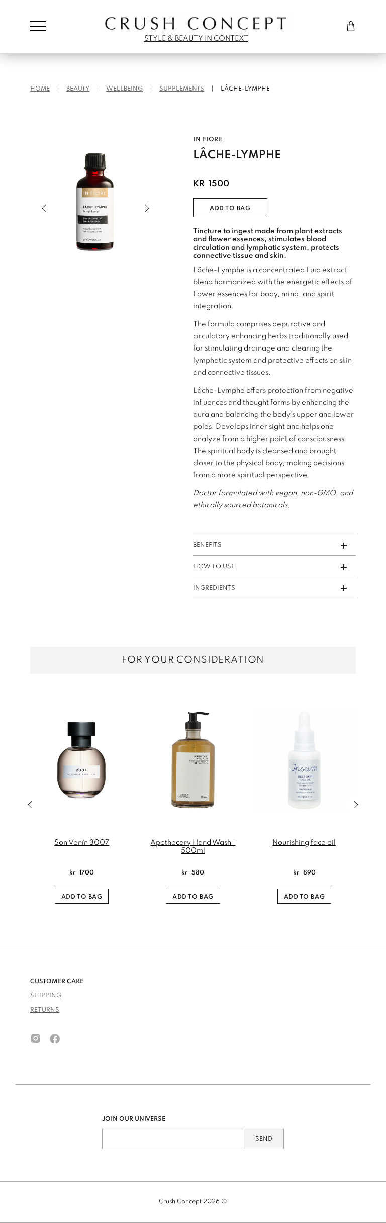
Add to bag (230, 209)
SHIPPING (45, 996)
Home (40, 89)
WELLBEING (124, 89)
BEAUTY (77, 89)
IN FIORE (207, 140)
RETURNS (44, 1010)
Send (263, 1139)
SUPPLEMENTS (181, 89)
